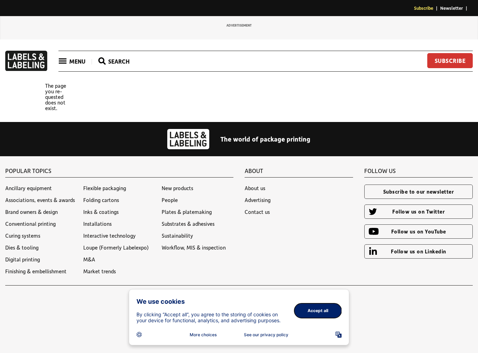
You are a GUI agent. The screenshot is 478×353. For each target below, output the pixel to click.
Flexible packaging (104, 188)
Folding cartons (101, 199)
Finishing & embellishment (35, 271)
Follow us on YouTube (418, 231)
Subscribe (423, 8)
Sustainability (177, 235)
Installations (97, 223)
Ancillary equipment (28, 188)
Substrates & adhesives (188, 223)
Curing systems (22, 235)
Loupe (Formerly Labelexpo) (116, 247)
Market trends (99, 271)
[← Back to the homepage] (26, 68)
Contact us (257, 211)
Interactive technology (109, 235)
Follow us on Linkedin (418, 251)
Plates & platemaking (187, 211)
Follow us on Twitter (418, 211)
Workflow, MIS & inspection (194, 247)
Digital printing (22, 259)
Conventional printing (30, 223)
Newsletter (451, 8)
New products (177, 188)
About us (255, 188)
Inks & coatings (101, 211)
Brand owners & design (31, 211)
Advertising (257, 199)
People (170, 199)
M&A (89, 259)
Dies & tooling (21, 247)
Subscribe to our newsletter (418, 191)
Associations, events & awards (40, 199)
